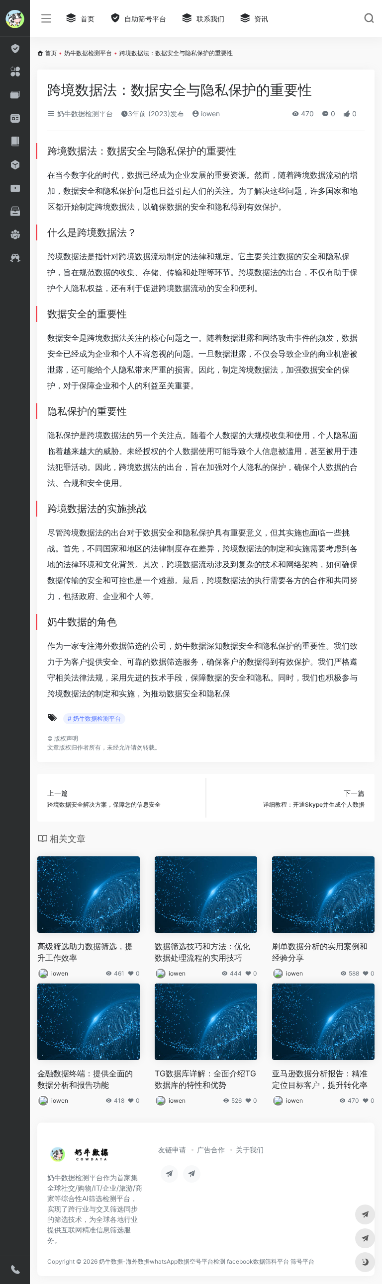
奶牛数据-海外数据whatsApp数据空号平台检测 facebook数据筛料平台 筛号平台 (206, 1261)
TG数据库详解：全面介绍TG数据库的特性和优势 (205, 1079)
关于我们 (250, 1149)
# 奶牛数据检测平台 (94, 718)
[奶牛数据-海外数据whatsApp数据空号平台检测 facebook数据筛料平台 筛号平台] (79, 1157)
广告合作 (211, 1149)
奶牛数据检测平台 (88, 53)
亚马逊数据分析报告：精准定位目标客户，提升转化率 (320, 1079)
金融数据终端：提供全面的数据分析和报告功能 (85, 1079)
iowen (209, 113)
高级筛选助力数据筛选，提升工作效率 (85, 952)
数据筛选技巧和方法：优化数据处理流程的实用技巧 (202, 952)
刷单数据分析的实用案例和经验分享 (320, 952)
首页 (51, 53)
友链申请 (172, 1149)
